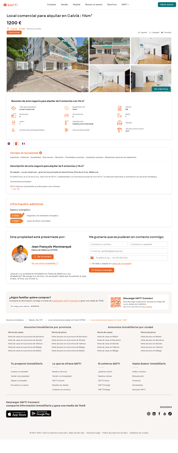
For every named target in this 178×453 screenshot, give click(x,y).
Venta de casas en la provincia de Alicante (25, 340)
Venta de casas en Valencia (108, 347)
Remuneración (138, 376)
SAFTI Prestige (104, 390)
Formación (136, 381)
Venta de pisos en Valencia (152, 347)
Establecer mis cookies (139, 433)
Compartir (155, 32)
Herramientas (137, 385)
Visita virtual (14, 32)
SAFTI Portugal (104, 385)
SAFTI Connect (58, 381)
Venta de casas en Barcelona (109, 340)
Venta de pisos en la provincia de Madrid (68, 351)
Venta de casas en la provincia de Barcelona (26, 337)
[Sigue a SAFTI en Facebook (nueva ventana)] (159, 414)
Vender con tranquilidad (62, 376)
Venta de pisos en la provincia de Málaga (68, 347)
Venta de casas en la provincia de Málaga (25, 347)
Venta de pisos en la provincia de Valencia (69, 344)
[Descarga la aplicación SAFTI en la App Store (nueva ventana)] (17, 414)
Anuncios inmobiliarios (15, 320)
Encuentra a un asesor (20, 385)
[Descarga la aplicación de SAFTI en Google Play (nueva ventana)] (40, 414)
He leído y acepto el (112, 263)
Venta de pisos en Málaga (151, 351)
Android (149, 307)
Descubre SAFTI (138, 390)
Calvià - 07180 (17, 28)
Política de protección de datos (115, 433)
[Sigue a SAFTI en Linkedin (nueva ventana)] (154, 414)
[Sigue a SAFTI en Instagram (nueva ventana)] (149, 414)
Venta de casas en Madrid (107, 337)
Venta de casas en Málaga (107, 351)
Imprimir (144, 32)
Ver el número (44, 256)
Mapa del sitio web (76, 433)
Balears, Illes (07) (36, 320)
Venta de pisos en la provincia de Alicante (68, 340)
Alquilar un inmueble (19, 381)
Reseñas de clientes (60, 385)
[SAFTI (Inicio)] (10, 4)
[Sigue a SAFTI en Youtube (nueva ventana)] (165, 414)
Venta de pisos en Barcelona (152, 340)
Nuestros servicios (59, 372)
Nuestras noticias (105, 376)
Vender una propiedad (20, 376)
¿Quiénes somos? (105, 372)
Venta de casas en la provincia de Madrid (24, 351)
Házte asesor (167, 4)
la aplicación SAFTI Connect (65, 301)
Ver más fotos (161, 89)
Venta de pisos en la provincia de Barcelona (69, 337)
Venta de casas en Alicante (108, 344)
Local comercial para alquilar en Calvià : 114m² (109, 320)
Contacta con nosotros (61, 390)
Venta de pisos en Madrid (151, 337)
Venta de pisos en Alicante (151, 344)
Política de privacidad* (121, 263)
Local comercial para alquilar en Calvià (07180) (66, 320)
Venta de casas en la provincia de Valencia (25, 344)
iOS (143, 307)
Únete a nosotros (139, 372)
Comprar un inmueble (19, 372)
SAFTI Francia (103, 381)
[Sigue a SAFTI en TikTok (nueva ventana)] (170, 414)
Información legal (93, 433)
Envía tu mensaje (103, 270)
